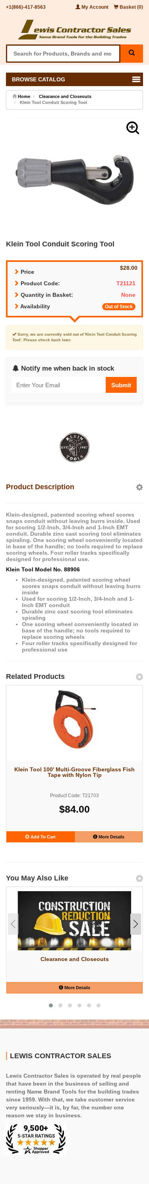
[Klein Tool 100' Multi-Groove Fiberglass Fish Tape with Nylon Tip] (74, 719)
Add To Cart (42, 836)
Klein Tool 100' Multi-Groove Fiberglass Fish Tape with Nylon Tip (74, 772)
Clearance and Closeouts (65, 96)
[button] (132, 127)
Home (23, 96)
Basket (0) (130, 7)
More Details (110, 836)
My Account (95, 7)
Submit (121, 385)
